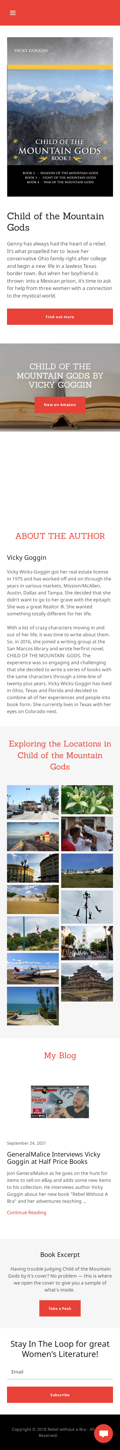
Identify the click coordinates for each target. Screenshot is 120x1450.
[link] (60, 1150)
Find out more (60, 316)
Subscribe (60, 1394)
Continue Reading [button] (26, 1212)
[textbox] (60, 1372)
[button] (13, 13)
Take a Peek (60, 1308)
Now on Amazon (60, 404)
